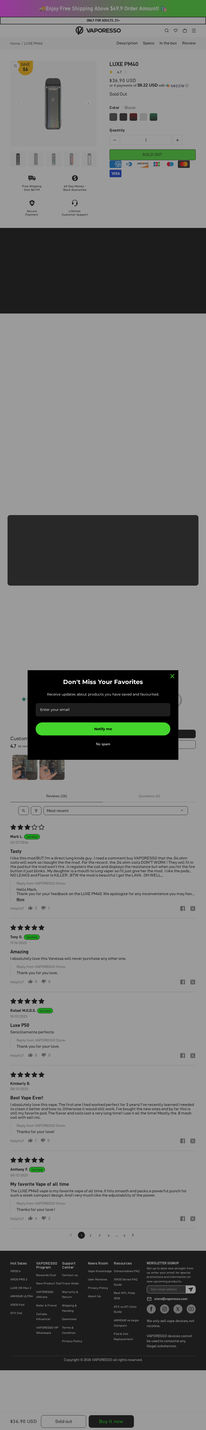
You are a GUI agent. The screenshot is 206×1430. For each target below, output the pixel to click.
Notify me (103, 729)
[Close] (172, 676)
